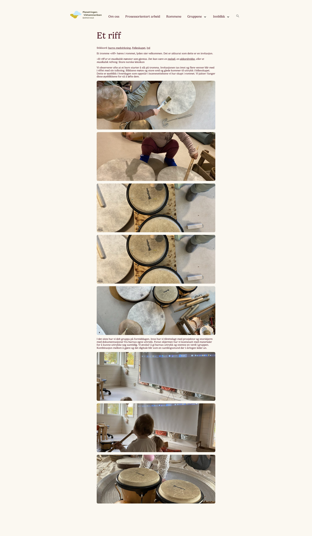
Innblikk (219, 16)
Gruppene (194, 16)
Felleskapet (138, 47)
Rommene (173, 16)
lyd (148, 47)
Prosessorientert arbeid (142, 16)
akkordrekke (187, 59)
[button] (238, 16)
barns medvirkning (119, 47)
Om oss (113, 16)
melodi (171, 59)
